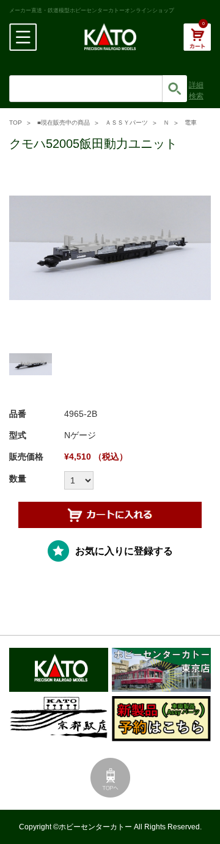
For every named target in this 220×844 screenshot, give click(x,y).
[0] (197, 43)
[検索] (175, 88)
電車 (191, 122)
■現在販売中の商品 (63, 122)
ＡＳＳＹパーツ (126, 122)
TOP (15, 122)
